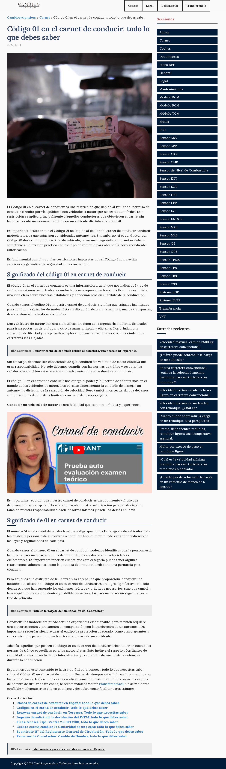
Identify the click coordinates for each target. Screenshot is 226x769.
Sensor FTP (168, 203)
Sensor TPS (168, 268)
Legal (150, 5)
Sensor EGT (168, 187)
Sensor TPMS (169, 260)
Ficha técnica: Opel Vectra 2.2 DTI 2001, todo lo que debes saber (67, 722)
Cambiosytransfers (21, 17)
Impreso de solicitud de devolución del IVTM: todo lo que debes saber (72, 717)
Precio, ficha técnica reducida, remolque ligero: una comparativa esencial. (185, 433)
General (165, 73)
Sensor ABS (168, 138)
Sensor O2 (167, 243)
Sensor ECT (168, 178)
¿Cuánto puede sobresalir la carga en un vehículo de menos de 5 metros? (185, 482)
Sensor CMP (168, 162)
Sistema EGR (169, 292)
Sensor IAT (167, 211)
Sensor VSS (168, 284)
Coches (133, 5)
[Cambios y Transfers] (29, 5)
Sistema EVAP (169, 300)
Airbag (164, 32)
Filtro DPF (167, 65)
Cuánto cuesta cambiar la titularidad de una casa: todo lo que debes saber (75, 727)
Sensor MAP (168, 235)
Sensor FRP (168, 195)
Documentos (170, 5)
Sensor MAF (168, 227)
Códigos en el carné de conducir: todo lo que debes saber (62, 708)
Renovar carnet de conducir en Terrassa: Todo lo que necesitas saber (72, 712)
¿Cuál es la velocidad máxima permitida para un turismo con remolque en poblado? (183, 464)
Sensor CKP (168, 154)
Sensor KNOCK (171, 219)
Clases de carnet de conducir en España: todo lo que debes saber (68, 703)
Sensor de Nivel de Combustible (183, 170)
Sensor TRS (168, 276)
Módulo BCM (169, 97)
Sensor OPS (168, 252)
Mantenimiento (171, 89)
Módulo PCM (169, 105)
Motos (164, 122)
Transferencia (196, 5)
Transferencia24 (111, 684)
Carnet (44, 17)
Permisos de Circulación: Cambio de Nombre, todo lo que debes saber (72, 736)
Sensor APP (168, 146)
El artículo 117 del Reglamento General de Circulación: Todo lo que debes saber (80, 731)
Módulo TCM (169, 113)
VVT (162, 316)
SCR (162, 130)
